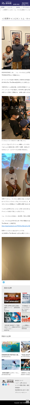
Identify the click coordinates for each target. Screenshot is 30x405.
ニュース (10, 7)
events (18, 7)
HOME (2, 7)
